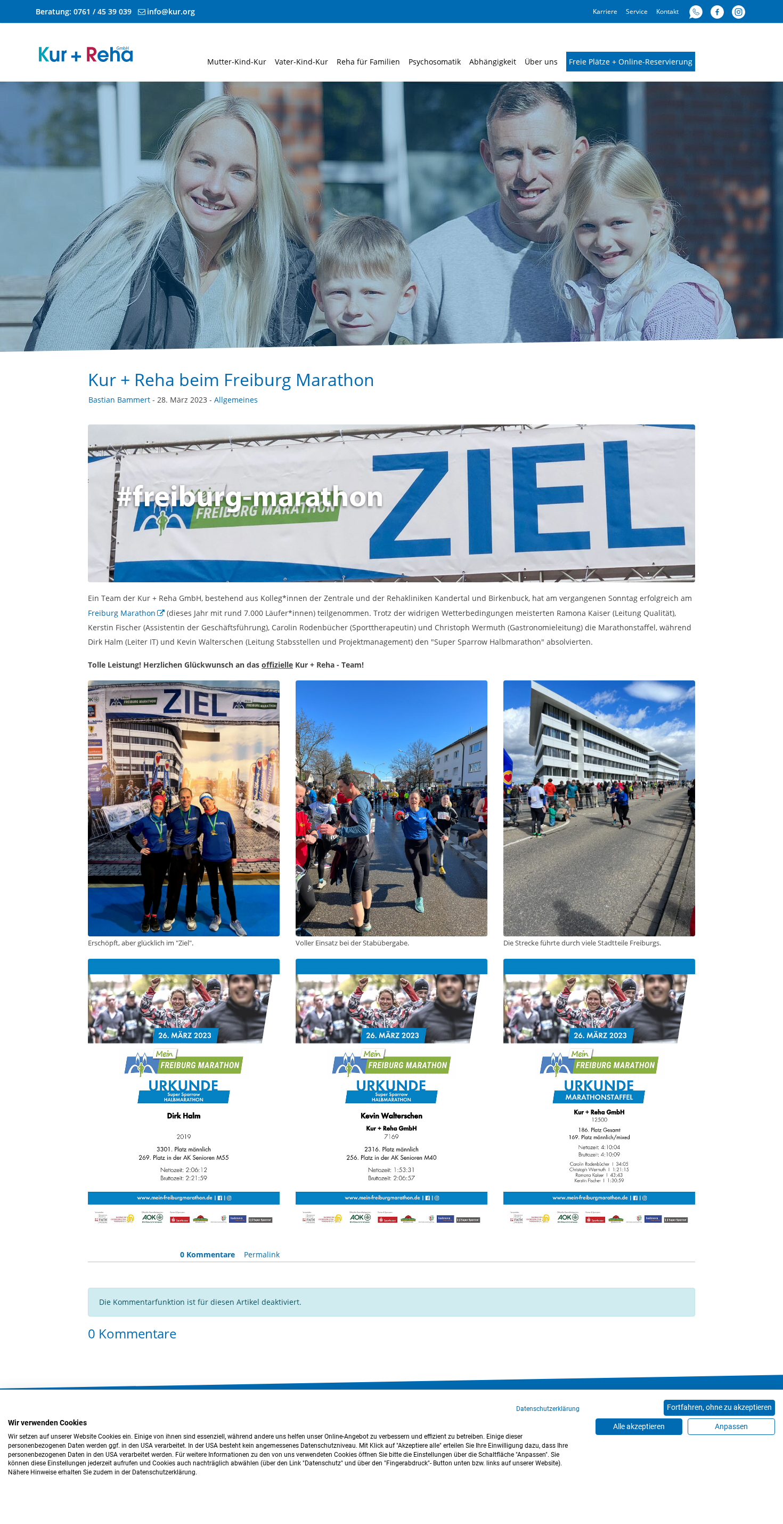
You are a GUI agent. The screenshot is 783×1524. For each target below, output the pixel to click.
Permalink (262, 1254)
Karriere (605, 11)
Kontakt (667, 11)
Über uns (541, 62)
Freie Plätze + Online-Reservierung (630, 62)
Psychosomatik (435, 62)
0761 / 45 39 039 (103, 11)
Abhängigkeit (492, 62)
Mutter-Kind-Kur (236, 62)
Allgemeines (236, 400)
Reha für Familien (368, 62)
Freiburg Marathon (122, 613)
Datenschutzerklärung (548, 1409)
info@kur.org (171, 11)
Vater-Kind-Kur (301, 62)
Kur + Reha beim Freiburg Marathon (231, 379)
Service (637, 11)
